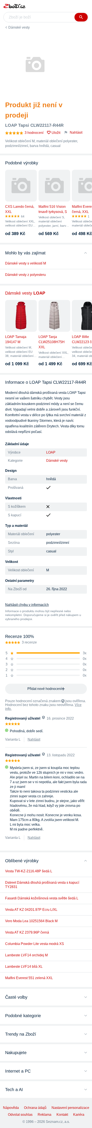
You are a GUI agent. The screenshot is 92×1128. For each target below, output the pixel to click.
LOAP (50, 452)
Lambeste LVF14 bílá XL (24, 966)
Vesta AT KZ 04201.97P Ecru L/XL (31, 909)
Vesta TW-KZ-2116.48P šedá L (28, 871)
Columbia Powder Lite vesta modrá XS (34, 944)
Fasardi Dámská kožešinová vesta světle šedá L (41, 898)
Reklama (44, 1114)
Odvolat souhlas (20, 1114)
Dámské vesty (19, 27)
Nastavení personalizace (70, 1108)
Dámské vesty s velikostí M (25, 263)
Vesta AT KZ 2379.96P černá (27, 932)
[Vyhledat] (81, 17)
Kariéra (78, 1114)
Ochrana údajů (35, 1108)
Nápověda (11, 1108)
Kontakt (62, 1114)
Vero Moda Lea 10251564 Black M (31, 921)
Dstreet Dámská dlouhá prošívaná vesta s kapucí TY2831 (42, 885)
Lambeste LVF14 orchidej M (26, 955)
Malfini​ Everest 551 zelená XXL (29, 978)
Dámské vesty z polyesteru (25, 275)
